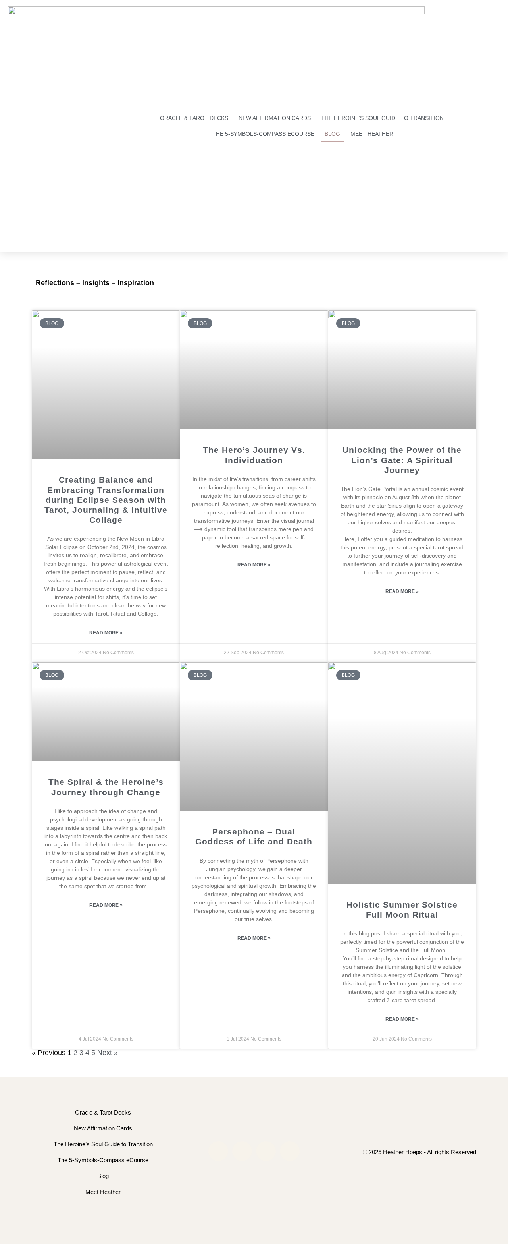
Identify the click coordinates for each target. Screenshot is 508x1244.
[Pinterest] (290, 1151)
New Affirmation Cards (275, 118)
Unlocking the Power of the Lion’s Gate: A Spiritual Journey (402, 459)
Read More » (106, 633)
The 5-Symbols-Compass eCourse (263, 134)
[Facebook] (242, 1151)
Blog (332, 134)
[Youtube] (266, 1151)
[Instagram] (218, 1151)
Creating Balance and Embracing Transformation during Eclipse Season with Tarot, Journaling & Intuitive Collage (105, 499)
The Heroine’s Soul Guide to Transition (382, 118)
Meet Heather (371, 134)
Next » (107, 1053)
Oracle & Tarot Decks (194, 118)
